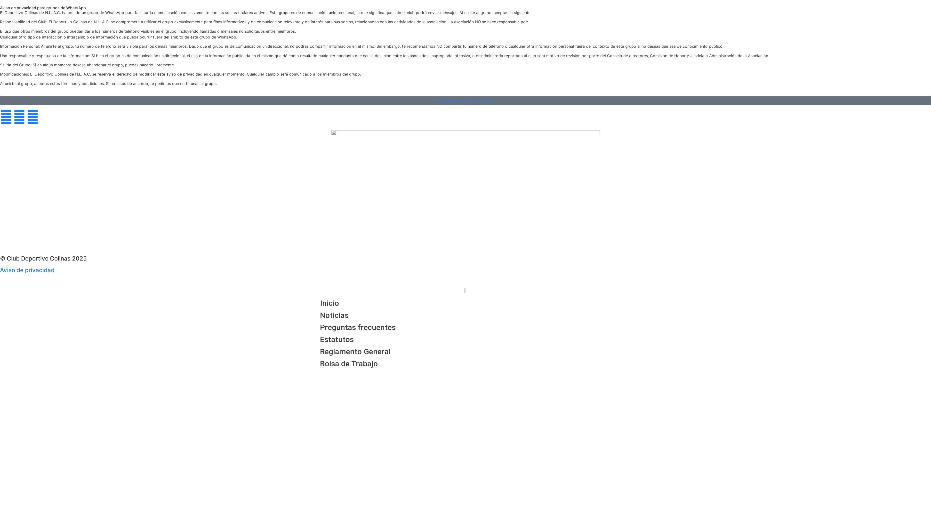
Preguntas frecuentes (358, 327)
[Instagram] (33, 117)
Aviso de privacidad (27, 270)
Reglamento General (355, 351)
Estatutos (337, 339)
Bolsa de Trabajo (349, 363)
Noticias (334, 315)
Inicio (329, 303)
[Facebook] (6, 117)
